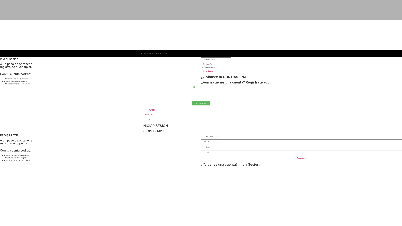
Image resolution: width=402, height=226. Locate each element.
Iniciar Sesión (208, 71)
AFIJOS (147, 120)
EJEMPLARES (149, 110)
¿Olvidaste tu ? (224, 77)
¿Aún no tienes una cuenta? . (236, 82)
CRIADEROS (149, 115)
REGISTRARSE (153, 131)
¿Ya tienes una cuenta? (230, 164)
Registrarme (301, 158)
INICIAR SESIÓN (155, 126)
